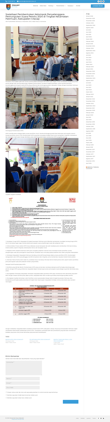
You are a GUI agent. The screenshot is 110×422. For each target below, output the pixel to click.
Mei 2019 (88, 117)
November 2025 (90, 20)
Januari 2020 (89, 115)
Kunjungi (70, 5)
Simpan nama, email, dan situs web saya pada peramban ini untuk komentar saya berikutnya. (32, 392)
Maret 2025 (89, 39)
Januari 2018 (89, 147)
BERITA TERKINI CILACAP (92, 167)
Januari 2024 (89, 69)
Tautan (94, 418)
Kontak (78, 5)
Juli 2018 (88, 133)
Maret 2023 (89, 92)
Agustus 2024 (90, 53)
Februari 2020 (90, 112)
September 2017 (90, 156)
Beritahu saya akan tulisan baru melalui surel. (19, 398)
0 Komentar (43, 21)
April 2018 (88, 140)
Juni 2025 (88, 32)
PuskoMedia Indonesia (14, 21)
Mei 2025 (88, 34)
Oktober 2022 (90, 103)
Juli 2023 (88, 82)
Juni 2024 (88, 57)
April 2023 (89, 89)
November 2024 (90, 46)
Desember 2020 (90, 110)
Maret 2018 (89, 142)
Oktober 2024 (90, 48)
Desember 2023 (90, 71)
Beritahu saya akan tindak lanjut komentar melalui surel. (22, 395)
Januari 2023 (89, 96)
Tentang (50, 5)
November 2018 (90, 124)
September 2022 (90, 105)
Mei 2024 (88, 59)
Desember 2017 (90, 149)
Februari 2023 (90, 94)
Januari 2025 (89, 43)
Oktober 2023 (90, 76)
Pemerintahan (60, 5)
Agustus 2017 (89, 158)
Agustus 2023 (90, 80)
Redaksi (83, 418)
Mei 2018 (88, 138)
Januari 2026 (89, 16)
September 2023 (90, 78)
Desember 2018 (90, 122)
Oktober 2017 (89, 154)
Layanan (89, 418)
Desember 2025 (90, 18)
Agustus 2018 (89, 131)
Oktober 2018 (89, 126)
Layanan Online (98, 6)
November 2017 (90, 151)
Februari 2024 (90, 66)
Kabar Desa (43, 5)
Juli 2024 (88, 55)
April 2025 (89, 36)
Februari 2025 (90, 41)
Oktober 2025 (90, 23)
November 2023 (90, 73)
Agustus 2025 (89, 27)
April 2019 (88, 119)
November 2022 (90, 101)
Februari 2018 (89, 145)
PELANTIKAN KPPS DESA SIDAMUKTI (40, 339)
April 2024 (89, 62)
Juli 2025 (88, 30)
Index (77, 418)
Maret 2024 (89, 64)
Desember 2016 (90, 161)
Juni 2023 (88, 85)
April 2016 (88, 163)
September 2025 (90, 25)
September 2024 (90, 50)
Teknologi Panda (21, 419)
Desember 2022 (90, 99)
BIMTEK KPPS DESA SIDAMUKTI (14, 339)
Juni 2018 (88, 135)
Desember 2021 (90, 108)
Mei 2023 (88, 87)
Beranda (35, 5)
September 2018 (90, 128)
